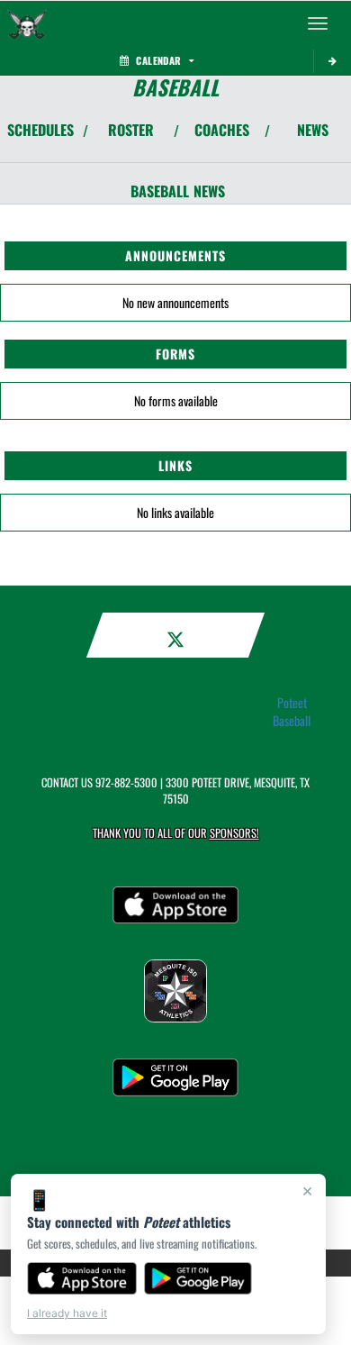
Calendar (158, 60)
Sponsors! (234, 832)
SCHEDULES (40, 130)
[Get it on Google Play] (198, 1278)
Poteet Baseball (291, 712)
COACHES (221, 130)
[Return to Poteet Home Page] (27, 23)
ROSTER (131, 130)
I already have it (67, 1313)
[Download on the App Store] (82, 1278)
